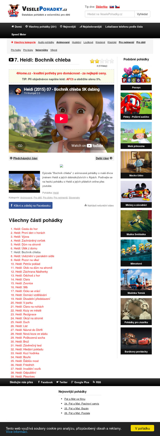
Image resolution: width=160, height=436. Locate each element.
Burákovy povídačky (136, 351)
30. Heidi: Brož (20, 341)
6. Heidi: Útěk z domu (24, 248)
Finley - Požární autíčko (136, 116)
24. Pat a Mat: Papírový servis (81, 403)
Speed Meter (19, 34)
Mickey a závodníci (136, 205)
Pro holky (16, 49)
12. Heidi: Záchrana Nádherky (29, 271)
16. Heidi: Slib (19, 287)
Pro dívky (47, 197)
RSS (98, 382)
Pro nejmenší (61, 197)
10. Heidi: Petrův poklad (25, 264)
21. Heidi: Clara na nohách (27, 306)
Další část (102, 158)
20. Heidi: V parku (22, 303)
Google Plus (81, 382)
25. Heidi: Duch (20, 322)
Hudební (76, 42)
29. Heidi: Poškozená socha (28, 337)
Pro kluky (28, 49)
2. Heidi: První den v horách (28, 233)
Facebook (47, 382)
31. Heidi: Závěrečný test (26, 345)
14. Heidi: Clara (20, 279)
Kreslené (100, 42)
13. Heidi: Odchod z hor (25, 275)
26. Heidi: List (19, 326)
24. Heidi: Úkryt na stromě (27, 318)
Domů (18, 26)
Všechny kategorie (25, 42)
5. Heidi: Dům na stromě (26, 244)
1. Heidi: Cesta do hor (24, 229)
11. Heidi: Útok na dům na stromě (31, 268)
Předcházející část (25, 158)
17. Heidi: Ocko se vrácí (25, 291)
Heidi (56, 192)
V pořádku (142, 428)
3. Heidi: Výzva (20, 236)
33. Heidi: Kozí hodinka (25, 353)
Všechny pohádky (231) (42, 26)
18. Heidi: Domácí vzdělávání (29, 295)
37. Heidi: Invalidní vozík (26, 369)
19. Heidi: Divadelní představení (30, 299)
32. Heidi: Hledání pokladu (27, 349)
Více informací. (17, 431)
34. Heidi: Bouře (21, 357)
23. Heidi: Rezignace (23, 314)
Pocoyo (136, 87)
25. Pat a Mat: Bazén (76, 408)
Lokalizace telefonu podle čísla (124, 26)
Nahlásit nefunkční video (101, 205)
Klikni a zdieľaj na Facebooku (32, 205)
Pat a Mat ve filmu (74, 399)
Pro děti (38, 197)
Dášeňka (102, 7)
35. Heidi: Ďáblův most (25, 361)
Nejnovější (69, 26)
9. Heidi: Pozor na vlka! (25, 260)
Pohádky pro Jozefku (136, 322)
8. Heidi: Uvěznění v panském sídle (32, 256)
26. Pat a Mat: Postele (77, 413)
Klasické (112, 42)
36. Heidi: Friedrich (22, 365)
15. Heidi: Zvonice (22, 283)
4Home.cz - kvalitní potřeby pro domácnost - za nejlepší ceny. (61, 73)
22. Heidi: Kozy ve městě (26, 310)
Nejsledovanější (92, 26)
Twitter (64, 382)
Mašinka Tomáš (136, 293)
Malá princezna (136, 146)
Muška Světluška (136, 234)
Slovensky (74, 197)
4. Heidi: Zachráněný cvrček (28, 240)
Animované (26, 197)
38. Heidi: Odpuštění (23, 372)
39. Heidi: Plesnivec (23, 376)
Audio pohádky (46, 42)
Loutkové (88, 42)
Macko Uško (136, 175)
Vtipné (53, 49)
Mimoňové (136, 263)
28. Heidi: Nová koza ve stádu (29, 334)
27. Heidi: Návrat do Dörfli (27, 330)
